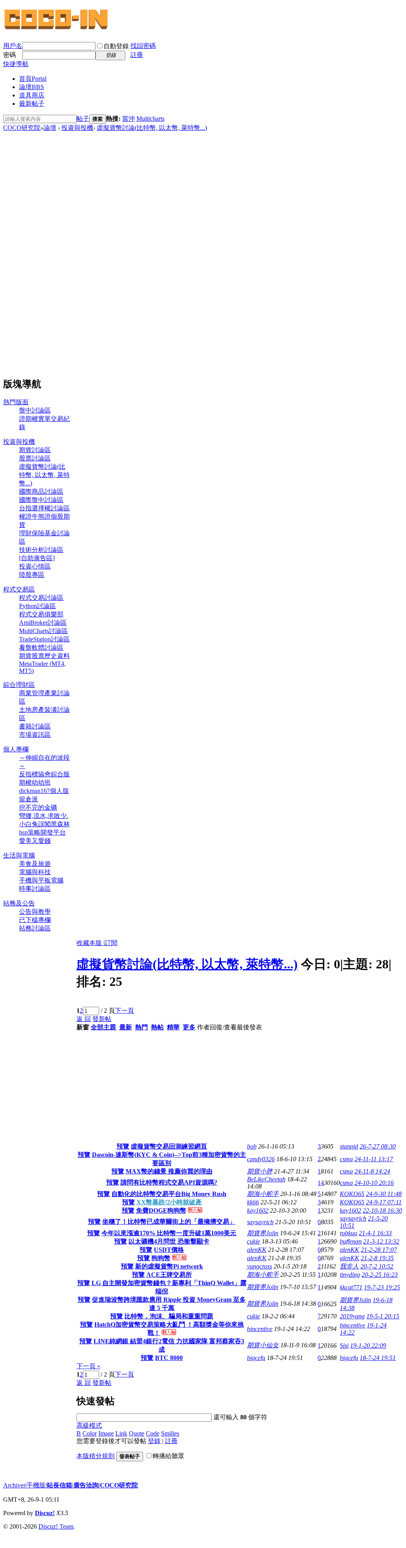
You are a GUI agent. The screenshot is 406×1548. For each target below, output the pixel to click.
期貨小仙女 (263, 1345)
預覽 (123, 1146)
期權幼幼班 (35, 782)
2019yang (352, 1316)
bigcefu (256, 1357)
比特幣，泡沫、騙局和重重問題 (168, 1316)
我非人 (349, 1266)
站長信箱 (59, 1485)
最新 (125, 1027)
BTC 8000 (169, 1357)
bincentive (259, 1328)
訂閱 (111, 942)
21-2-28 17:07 (379, 1249)
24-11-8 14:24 (372, 1171)
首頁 (32, 78)
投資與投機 (77, 127)
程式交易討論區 (41, 597)
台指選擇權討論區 (44, 508)
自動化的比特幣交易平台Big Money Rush (168, 1193)
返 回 (84, 1019)
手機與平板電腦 (41, 880)
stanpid (349, 1146)
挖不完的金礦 (38, 807)
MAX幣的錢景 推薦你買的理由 (169, 1171)
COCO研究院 (21, 127)
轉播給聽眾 (168, 1456)
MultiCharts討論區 (43, 631)
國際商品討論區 (41, 491)
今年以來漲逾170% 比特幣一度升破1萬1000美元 (169, 1233)
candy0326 (261, 1159)
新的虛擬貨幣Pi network (169, 1266)
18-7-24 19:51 (378, 1357)
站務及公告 (19, 903)
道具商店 (31, 95)
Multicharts (150, 118)
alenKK (256, 1249)
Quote (136, 1433)
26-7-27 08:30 (378, 1146)
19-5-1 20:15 (382, 1316)
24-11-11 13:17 (373, 1159)
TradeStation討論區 (44, 639)
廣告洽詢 (86, 1485)
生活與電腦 (19, 855)
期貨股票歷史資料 (44, 655)
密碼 (9, 54)
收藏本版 (90, 942)
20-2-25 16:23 (380, 1274)
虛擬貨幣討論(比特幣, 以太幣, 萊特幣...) (152, 127)
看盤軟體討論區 (41, 647)
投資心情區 (35, 566)
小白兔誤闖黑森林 (44, 824)
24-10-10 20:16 (374, 1182)
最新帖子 (31, 103)
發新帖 (101, 1019)
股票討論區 (35, 458)
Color (89, 1433)
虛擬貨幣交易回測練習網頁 (169, 1146)
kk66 (253, 1202)
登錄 (154, 1441)
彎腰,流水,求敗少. (43, 815)
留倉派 (28, 799)
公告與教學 (35, 911)
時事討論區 (35, 888)
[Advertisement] (37, 251)
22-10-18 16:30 (382, 1210)
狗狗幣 (160, 1258)
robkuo (348, 1233)
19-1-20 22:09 (368, 1345)
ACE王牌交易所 (169, 1274)
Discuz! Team (55, 1526)
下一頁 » (88, 1366)
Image (106, 1433)
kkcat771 (351, 1287)
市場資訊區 (35, 734)
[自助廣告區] (37, 558)
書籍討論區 (35, 726)
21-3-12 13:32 (381, 1241)
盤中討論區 (35, 410)
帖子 (83, 118)
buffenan (351, 1241)
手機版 (36, 1485)
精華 (173, 1027)
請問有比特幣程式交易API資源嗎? (169, 1182)
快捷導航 (16, 64)
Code (152, 1433)
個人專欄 (16, 749)
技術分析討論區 (41, 549)
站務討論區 (35, 928)
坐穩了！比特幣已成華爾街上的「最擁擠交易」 (169, 1221)
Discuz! (45, 1513)
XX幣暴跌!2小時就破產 (169, 1202)
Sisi (344, 1345)
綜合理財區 (19, 684)
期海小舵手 (263, 1193)
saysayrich (260, 1222)
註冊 (136, 54)
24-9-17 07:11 (384, 1202)
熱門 (141, 1027)
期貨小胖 (259, 1171)
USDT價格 (169, 1249)
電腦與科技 (35, 872)
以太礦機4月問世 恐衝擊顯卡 (168, 1241)
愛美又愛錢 (35, 840)
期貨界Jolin (262, 1233)
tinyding (350, 1274)
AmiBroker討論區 (43, 622)
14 (321, 1182)
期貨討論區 (35, 450)
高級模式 (89, 1425)
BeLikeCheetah (266, 1179)
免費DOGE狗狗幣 (161, 1210)
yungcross (259, 1266)
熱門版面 (16, 402)
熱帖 (157, 1027)
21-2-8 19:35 (377, 1258)
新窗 (83, 1027)
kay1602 (257, 1210)
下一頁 (124, 1010)
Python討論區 (37, 606)
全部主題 (103, 1027)
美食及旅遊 (35, 863)
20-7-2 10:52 (376, 1266)
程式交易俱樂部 (41, 614)
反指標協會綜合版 (44, 774)
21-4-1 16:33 (375, 1233)
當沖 (128, 118)
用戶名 (12, 45)
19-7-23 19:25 (382, 1287)
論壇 (31, 87)
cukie (253, 1241)
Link (121, 1433)
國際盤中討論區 (41, 499)
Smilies (170, 1433)
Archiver (14, 1485)
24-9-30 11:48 (384, 1193)
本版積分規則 (96, 1456)
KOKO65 (352, 1193)
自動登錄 (116, 46)
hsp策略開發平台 (42, 832)
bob (252, 1146)
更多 (189, 1027)
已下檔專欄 (35, 920)
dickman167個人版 (44, 790)
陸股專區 (31, 574)
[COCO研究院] (57, 28)
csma (346, 1159)
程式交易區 (19, 589)
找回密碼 (143, 45)
